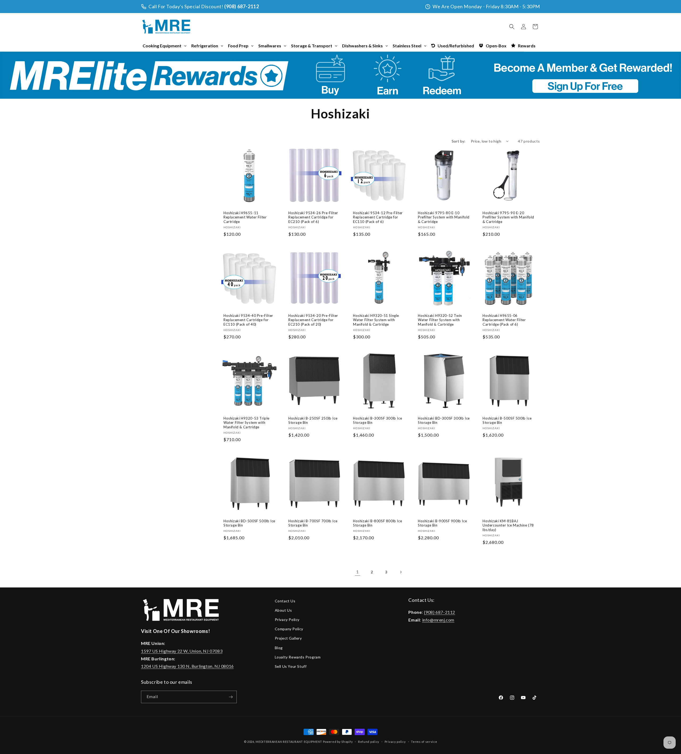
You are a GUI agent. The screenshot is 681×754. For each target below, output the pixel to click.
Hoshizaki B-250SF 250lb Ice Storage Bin (312, 420)
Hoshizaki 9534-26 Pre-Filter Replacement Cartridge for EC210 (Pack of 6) (313, 217)
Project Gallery (288, 638)
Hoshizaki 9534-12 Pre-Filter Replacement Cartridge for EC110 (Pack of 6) (378, 217)
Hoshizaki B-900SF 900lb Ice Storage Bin (442, 523)
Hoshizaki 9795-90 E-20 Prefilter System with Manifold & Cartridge (508, 217)
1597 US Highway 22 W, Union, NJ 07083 (181, 650)
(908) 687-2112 (241, 6)
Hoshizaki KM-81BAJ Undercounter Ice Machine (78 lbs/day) (508, 525)
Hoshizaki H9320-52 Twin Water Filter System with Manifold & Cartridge (440, 319)
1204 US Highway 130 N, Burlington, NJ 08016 (187, 666)
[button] (512, 26)
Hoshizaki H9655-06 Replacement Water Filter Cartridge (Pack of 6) (504, 319)
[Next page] (400, 572)
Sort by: (459, 141)
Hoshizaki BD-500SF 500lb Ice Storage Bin (249, 523)
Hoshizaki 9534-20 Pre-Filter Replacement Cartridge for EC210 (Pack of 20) (313, 319)
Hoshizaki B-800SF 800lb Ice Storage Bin (377, 523)
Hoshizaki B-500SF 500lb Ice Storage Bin (507, 420)
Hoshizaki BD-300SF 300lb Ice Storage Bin (444, 420)
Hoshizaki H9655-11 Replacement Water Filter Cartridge (245, 217)
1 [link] (357, 571)
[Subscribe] (230, 697)
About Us (283, 610)
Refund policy (368, 741)
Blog (279, 647)
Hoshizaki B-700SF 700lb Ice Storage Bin (312, 523)
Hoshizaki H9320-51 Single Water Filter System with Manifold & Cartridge (376, 319)
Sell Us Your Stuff (291, 666)
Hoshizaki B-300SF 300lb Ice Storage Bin (377, 420)
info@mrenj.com (438, 619)
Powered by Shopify (338, 741)
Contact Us (285, 601)
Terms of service (424, 741)
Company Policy (289, 629)
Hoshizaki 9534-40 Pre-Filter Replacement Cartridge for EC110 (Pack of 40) (248, 319)
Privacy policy (395, 741)
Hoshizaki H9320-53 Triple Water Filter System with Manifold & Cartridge (246, 422)
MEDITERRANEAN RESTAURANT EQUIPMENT (289, 741)
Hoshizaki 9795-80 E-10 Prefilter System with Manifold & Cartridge (444, 217)
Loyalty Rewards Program (298, 657)
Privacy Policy (287, 619)
